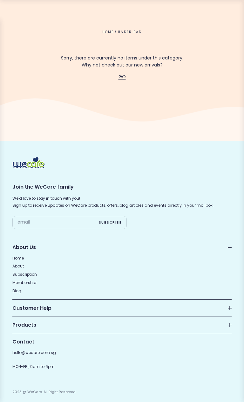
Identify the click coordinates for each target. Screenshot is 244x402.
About (18, 266)
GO (122, 76)
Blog (16, 291)
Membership (24, 282)
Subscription (24, 274)
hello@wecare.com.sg (34, 352)
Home (108, 32)
